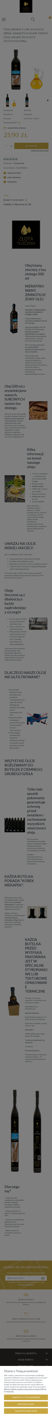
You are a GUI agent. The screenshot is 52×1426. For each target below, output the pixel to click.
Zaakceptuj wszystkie (26, 1411)
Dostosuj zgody (26, 1404)
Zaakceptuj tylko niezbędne (26, 1397)
